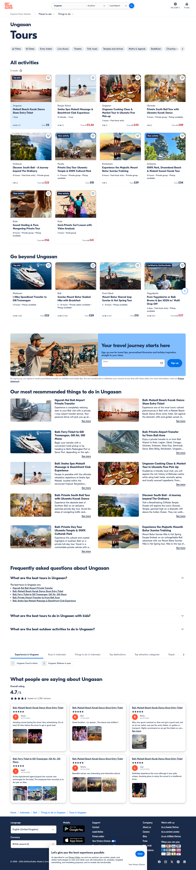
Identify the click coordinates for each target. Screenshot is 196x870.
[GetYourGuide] (9, 5)
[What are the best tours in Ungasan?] (182, 578)
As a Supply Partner (170, 827)
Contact (95, 827)
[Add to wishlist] (48, 77)
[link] (31, 101)
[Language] (175, 4)
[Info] (20, 70)
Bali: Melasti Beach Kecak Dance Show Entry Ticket (38, 591)
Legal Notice (97, 831)
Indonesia (25, 812)
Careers (146, 831)
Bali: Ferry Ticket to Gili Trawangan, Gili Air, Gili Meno (40, 594)
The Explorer (148, 850)
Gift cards (147, 845)
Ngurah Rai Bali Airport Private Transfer (33, 588)
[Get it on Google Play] (74, 829)
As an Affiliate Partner (171, 836)
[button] (31, 101)
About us (147, 827)
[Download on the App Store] (74, 840)
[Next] (185, 291)
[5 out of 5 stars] (38, 712)
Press (145, 841)
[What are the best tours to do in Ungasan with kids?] (182, 616)
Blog (145, 836)
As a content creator (170, 831)
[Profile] (187, 4)
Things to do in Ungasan (53, 812)
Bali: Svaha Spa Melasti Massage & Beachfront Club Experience (44, 601)
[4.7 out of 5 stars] (19, 698)
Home (13, 812)
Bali (35, 812)
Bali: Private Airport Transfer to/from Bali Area (36, 597)
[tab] (26, 654)
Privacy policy (98, 836)
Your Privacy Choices (101, 841)
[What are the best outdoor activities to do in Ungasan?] (182, 629)
